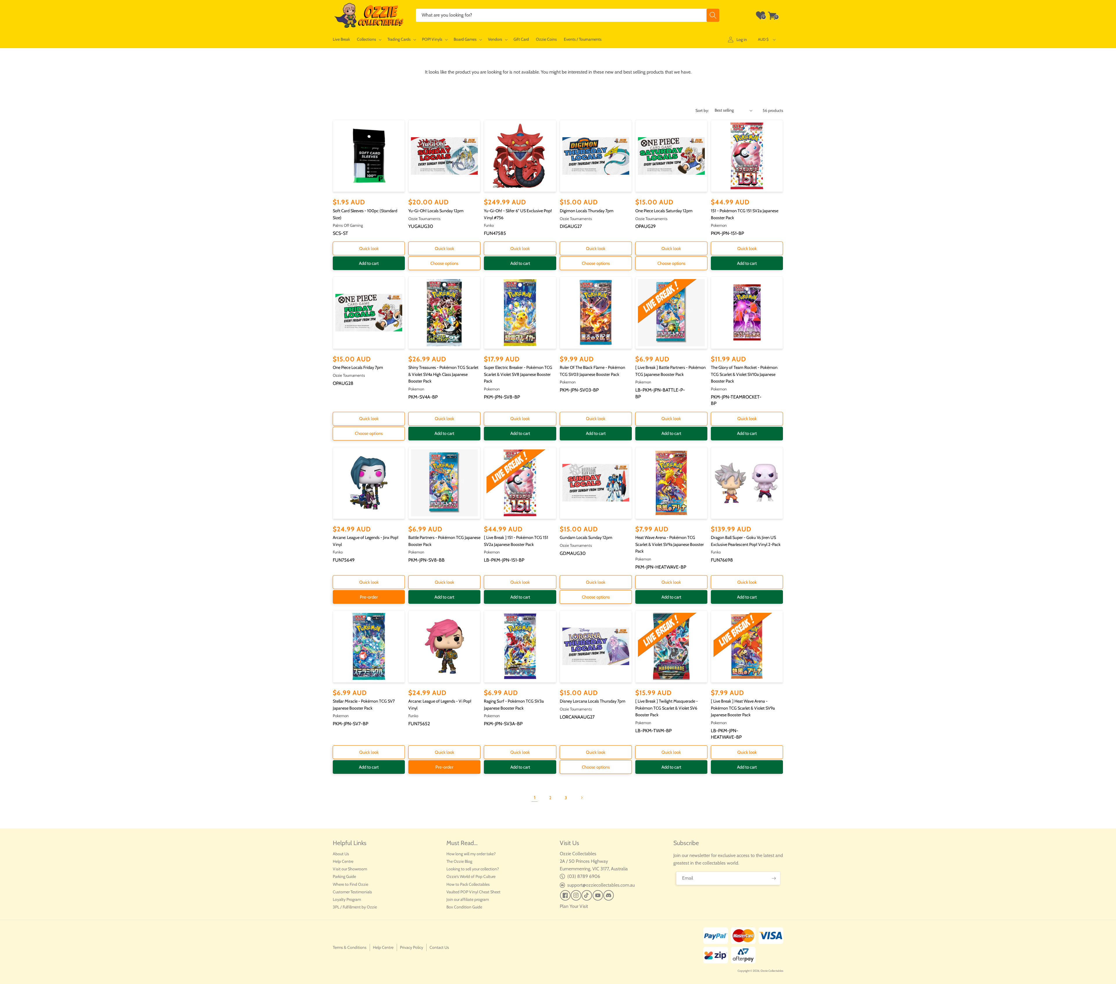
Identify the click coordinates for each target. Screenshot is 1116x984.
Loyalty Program (347, 899)
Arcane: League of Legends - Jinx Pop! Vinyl (365, 541)
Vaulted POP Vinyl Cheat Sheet (473, 891)
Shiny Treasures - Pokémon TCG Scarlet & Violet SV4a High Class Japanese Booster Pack (443, 374)
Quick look (369, 248)
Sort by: (702, 110)
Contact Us (439, 947)
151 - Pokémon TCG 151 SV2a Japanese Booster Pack (744, 214)
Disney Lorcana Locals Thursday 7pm (592, 701)
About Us (341, 853)
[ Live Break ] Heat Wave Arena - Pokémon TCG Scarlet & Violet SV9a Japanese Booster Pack (743, 708)
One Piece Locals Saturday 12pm (664, 210)
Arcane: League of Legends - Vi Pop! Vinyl (439, 705)
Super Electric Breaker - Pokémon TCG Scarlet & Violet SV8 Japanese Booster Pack (518, 374)
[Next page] (581, 797)
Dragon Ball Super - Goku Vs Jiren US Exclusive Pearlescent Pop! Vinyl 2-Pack (746, 541)
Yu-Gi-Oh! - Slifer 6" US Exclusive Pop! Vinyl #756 (518, 214)
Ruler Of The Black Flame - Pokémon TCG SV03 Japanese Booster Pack (592, 371)
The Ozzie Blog (459, 861)
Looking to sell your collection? (472, 869)
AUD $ (763, 39)
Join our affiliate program (467, 899)
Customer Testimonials (352, 891)
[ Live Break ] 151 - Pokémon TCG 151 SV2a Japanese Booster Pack (516, 541)
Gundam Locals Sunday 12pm (586, 537)
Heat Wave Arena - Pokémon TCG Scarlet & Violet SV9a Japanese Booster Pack (669, 544)
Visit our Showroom (350, 869)
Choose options (444, 263)
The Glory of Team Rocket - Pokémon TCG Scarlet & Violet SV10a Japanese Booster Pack (744, 374)
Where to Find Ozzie (350, 884)
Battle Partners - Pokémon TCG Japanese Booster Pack (444, 541)
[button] (368, 39)
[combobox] (567, 15)
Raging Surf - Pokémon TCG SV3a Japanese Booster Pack (514, 705)
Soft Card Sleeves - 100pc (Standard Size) (365, 214)
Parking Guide (344, 876)
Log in (741, 39)
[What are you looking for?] (713, 15)
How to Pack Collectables (468, 884)
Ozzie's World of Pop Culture (471, 876)
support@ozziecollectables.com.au (601, 885)
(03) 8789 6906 (583, 876)
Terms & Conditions (349, 947)
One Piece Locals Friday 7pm (358, 367)
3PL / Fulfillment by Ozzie (355, 907)
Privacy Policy (411, 947)
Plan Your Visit (574, 906)
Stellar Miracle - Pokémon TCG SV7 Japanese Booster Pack (364, 705)
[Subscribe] (774, 878)
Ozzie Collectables (772, 971)
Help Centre (343, 861)
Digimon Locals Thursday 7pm (587, 210)
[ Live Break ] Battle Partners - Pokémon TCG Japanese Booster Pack (670, 371)
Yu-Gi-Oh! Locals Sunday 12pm (436, 210)
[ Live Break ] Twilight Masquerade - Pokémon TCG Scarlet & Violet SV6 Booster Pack (666, 708)
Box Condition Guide (464, 907)
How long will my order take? (471, 853)
